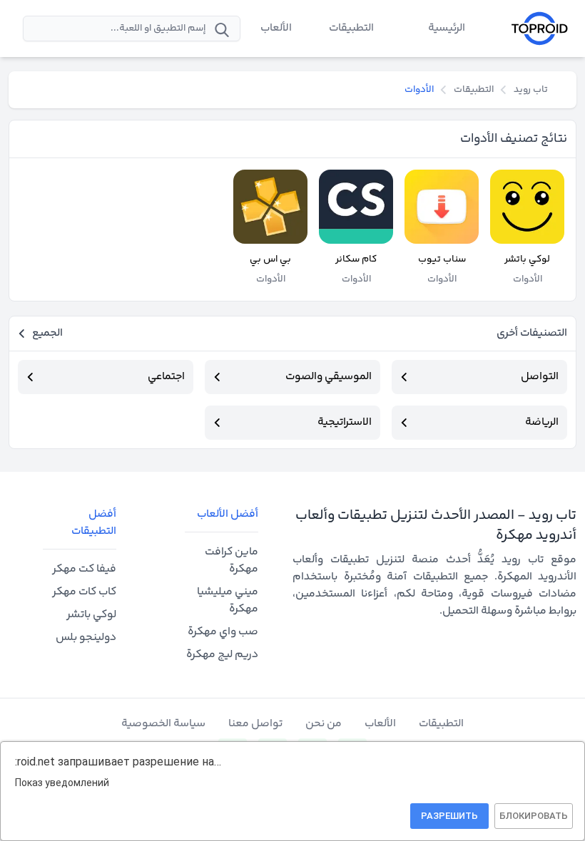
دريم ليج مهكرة (222, 655)
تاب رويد (531, 90)
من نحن (323, 724)
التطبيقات (351, 28)
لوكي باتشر (91, 615)
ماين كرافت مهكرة (231, 560)
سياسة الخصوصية (163, 724)
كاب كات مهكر (84, 592)
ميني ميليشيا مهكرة (227, 600)
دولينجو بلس (86, 637)
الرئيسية (446, 28)
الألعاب (276, 28)
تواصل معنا (255, 724)
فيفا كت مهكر (84, 569)
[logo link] (539, 28)
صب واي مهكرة (223, 632)
